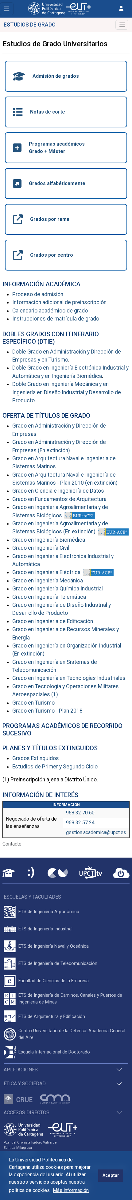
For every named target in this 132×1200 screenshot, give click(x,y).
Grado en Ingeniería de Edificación (52, 621)
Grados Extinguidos (35, 758)
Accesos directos (26, 1112)
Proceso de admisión (37, 294)
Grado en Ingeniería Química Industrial (57, 589)
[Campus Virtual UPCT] (58, 873)
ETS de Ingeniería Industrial (45, 929)
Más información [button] (71, 1190)
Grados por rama (49, 219)
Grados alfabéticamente (57, 183)
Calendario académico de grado (50, 311)
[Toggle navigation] (7, 8)
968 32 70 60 (80, 813)
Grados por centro (51, 255)
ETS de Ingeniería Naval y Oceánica (53, 946)
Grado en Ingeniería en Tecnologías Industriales (69, 678)
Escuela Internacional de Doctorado (54, 1052)
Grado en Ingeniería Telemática (49, 597)
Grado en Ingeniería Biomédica (48, 540)
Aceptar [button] (111, 1175)
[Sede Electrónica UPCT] (31, 873)
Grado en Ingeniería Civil (40, 548)
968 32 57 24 (80, 823)
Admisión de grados (56, 76)
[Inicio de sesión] (121, 8)
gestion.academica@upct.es (96, 832)
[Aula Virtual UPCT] (8, 873)
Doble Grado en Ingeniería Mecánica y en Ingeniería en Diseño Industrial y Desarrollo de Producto (66, 392)
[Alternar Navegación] (121, 25)
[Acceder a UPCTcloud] (121, 873)
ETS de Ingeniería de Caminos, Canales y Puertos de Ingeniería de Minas (70, 999)
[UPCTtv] (90, 873)
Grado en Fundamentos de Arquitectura (59, 499)
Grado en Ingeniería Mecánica (47, 580)
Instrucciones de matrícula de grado (55, 319)
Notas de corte (47, 112)
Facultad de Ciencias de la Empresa (53, 980)
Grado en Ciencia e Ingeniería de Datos (58, 491)
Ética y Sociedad (25, 1083)
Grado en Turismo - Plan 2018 (47, 711)
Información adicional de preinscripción (59, 302)
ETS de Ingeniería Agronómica (48, 911)
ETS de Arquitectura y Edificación (51, 1016)
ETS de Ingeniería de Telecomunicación (57, 963)
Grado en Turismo (33, 703)
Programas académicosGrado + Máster (57, 147)
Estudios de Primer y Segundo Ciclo (55, 766)
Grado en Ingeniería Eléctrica (46, 572)
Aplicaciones (21, 1070)
